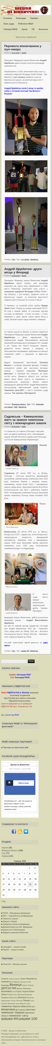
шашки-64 (9, 1018)
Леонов (21, 995)
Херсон (22, 1003)
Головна (7, 18)
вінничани (40, 404)
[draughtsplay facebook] (14, 833)
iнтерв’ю (4, 979)
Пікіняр (26, 1000)
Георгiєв (30, 985)
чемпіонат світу (18, 1015)
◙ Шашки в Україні (9, 921)
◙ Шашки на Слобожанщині (13, 930)
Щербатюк (34, 259)
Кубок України (22, 991)
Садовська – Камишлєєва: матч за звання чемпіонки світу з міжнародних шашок (25, 420)
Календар (21, 18)
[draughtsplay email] (26, 833)
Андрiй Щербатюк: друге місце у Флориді (23, 270)
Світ (13, 259)
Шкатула (26, 1006)
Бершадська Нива (25, 982)
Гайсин (24, 985)
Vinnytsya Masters (14, 979)
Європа (5, 848)
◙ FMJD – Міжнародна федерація (15, 913)
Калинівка (6, 991)
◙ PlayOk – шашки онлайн (12, 950)
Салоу (32, 1000)
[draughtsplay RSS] (20, 833)
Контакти (43, 29)
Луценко (4, 997)
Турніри (34, 18)
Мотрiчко (30, 997)
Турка (17, 1003)
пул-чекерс (25, 259)
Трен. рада (8, 24)
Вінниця (16, 985)
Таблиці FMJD (10, 29)
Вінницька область (19, 404)
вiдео (33, 1007)
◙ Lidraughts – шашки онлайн (13, 947)
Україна (5, 856)
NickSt (24, 53)
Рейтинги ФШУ (25, 24)
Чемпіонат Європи (11, 1006)
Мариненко (13, 998)
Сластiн (4, 1003)
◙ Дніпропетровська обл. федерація (16, 927)
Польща (19, 1001)
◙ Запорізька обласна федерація (15, 924)
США (16, 407)
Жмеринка (27, 988)
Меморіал (22, 997)
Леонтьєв (28, 994)
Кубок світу (12, 995)
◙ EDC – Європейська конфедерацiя (17, 916)
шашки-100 (25, 651)
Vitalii (24, 427)
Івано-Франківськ (29, 979)
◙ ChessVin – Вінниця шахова (14, 964)
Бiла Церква (14, 982)
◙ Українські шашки (9, 919)
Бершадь (5, 985)
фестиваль (20, 1010)
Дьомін (20, 988)
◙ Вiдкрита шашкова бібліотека (14, 932)
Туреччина (11, 1003)
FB (33, 29)
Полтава (13, 1000)
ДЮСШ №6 (8, 988)
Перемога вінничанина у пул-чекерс (22, 47)
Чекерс (28, 1003)
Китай (14, 991)
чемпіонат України (12, 1012)
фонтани (30, 1009)
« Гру (3, 901)
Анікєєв (5, 981)
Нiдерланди (5, 1000)
